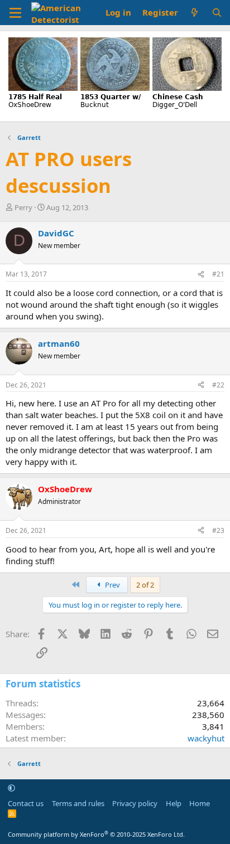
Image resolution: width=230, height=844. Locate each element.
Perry (23, 207)
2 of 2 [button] (145, 585)
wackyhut (206, 738)
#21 (218, 274)
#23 (218, 530)
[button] (11, 788)
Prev (111, 585)
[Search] (217, 12)
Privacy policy (134, 803)
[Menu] (15, 13)
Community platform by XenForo (96, 834)
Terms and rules (78, 803)
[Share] (201, 274)
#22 (218, 385)
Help (173, 803)
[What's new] (194, 12)
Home (199, 803)
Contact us (26, 803)
